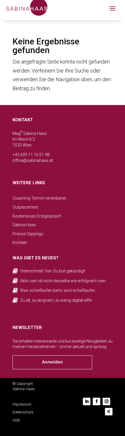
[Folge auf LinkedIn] (86, 401)
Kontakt (19, 242)
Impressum (21, 404)
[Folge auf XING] (108, 411)
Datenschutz (22, 412)
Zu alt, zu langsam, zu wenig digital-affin (56, 300)
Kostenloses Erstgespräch (36, 216)
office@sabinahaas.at (32, 160)
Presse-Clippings (27, 233)
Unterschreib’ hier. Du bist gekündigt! (52, 271)
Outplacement (25, 207)
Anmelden (52, 362)
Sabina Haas (24, 224)
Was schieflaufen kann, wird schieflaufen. (58, 290)
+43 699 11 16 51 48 (30, 154)
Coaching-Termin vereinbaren (39, 198)
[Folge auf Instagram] (106, 401)
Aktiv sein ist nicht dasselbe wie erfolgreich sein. (63, 280)
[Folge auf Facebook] (96, 401)
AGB (16, 420)
